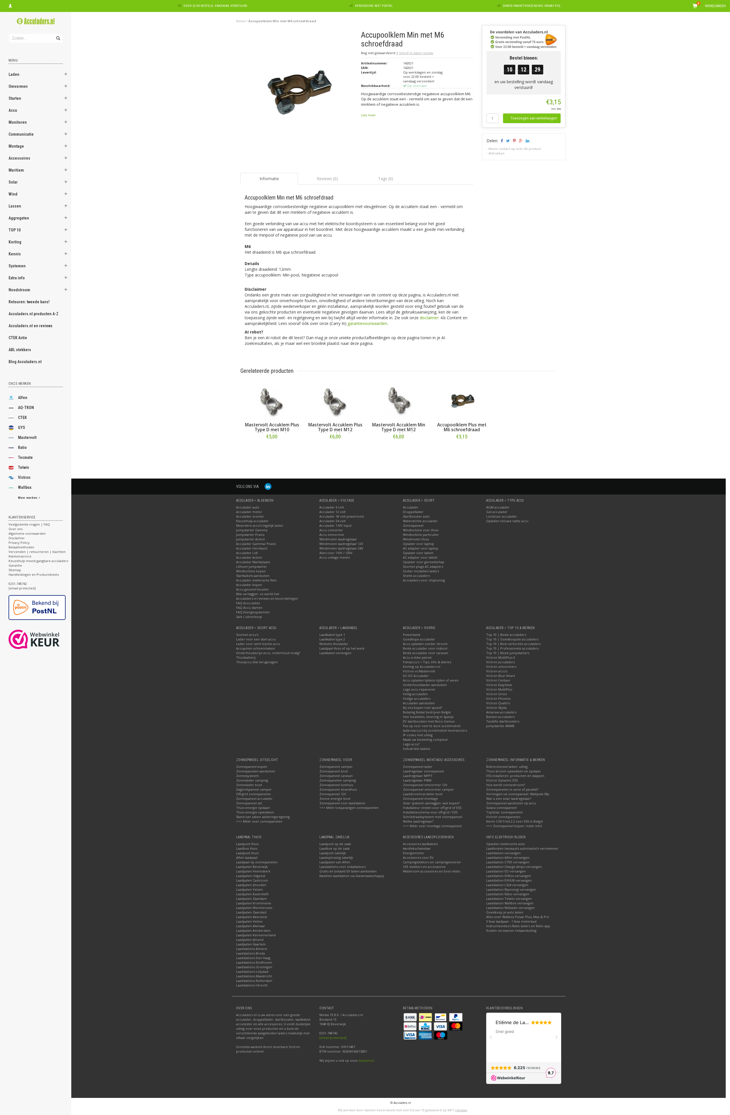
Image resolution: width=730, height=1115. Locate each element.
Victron (24, 477)
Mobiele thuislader (333, 644)
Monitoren (18, 122)
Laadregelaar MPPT (418, 776)
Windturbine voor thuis (420, 530)
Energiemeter (413, 853)
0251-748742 (18, 583)
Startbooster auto (416, 516)
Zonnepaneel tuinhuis (336, 785)
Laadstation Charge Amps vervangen (514, 866)
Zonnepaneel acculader (254, 798)
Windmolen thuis (416, 539)
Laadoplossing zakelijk (336, 857)
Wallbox (24, 487)
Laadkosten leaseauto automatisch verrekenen (522, 848)
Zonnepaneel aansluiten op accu (511, 803)
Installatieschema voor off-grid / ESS (430, 812)
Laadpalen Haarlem (251, 944)
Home (241, 21)
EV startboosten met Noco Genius (429, 721)
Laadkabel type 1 (332, 634)
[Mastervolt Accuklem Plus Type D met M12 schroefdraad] (335, 401)
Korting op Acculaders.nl (421, 666)
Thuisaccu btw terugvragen (257, 662)
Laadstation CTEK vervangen (507, 862)
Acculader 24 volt (332, 521)
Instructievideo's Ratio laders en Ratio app (518, 926)
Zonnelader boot (249, 785)
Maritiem (16, 170)
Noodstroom (19, 290)
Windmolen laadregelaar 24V (341, 548)
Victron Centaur (498, 680)
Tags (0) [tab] (385, 178)
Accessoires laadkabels (420, 844)
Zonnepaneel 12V (332, 794)
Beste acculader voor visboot (425, 648)
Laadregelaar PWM (417, 780)
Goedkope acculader (419, 639)
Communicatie (21, 134)
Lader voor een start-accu (256, 639)
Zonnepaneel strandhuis (338, 789)
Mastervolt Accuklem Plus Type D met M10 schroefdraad (272, 430)
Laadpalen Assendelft (252, 894)
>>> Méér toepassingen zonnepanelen (349, 807)
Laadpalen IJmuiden (251, 885)
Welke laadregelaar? (418, 821)
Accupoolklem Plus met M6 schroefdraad (461, 427)
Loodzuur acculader (501, 516)
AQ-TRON (26, 407)
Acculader (410, 507)
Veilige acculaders (417, 698)
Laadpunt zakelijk (332, 853)
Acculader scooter (250, 516)
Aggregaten (19, 218)
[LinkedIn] (268, 486)
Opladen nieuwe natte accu (507, 521)
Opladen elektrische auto (505, 844)
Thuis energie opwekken (255, 812)
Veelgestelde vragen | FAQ (29, 524)
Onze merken (20, 384)
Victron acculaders (500, 662)
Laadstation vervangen (503, 853)
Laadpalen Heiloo (249, 921)
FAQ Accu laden (248, 603)
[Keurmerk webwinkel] (44, 639)
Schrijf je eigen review (416, 53)
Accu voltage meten (334, 557)
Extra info (17, 278)
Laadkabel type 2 (332, 639)
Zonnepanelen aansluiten (255, 771)
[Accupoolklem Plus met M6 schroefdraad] (462, 401)
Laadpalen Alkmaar (250, 926)
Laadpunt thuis (247, 844)
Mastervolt (27, 437)
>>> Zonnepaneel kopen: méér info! (514, 826)
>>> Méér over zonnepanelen (259, 821)
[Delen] (501, 140)
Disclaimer (17, 538)
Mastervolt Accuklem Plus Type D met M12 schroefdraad (335, 430)
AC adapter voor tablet (420, 557)
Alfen (22, 397)
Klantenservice (20, 556)
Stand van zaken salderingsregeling (263, 817)
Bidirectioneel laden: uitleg (507, 766)
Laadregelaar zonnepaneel (423, 771)
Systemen (17, 266)
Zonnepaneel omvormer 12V (425, 785)
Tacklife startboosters (502, 721)
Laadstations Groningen (254, 967)
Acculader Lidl (247, 553)
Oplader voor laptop (418, 544)
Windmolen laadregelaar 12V (341, 544)
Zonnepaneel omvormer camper (428, 789)
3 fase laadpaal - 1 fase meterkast (511, 921)
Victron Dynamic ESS (502, 780)
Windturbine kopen (251, 571)
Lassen (15, 206)
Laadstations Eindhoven (254, 962)
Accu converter (331, 530)
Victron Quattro (498, 703)
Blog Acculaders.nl (25, 361)
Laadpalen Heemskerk (253, 871)
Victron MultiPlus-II (500, 657)
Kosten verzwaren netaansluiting (511, 930)
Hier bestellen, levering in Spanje (428, 717)
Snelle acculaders (416, 575)
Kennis (15, 254)
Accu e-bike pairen (417, 657)
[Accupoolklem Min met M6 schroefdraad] (298, 90)
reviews (461, 1110)
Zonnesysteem (247, 776)
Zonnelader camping (252, 780)
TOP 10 (15, 230)
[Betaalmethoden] (410, 1017)
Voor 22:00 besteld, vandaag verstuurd (215, 6)
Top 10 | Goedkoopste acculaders (512, 639)
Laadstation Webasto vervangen (510, 908)
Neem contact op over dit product (514, 149)
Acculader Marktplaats (253, 562)
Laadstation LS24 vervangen (507, 885)
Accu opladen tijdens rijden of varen (431, 680)
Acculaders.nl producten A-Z (33, 314)
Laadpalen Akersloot (251, 917)
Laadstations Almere (251, 949)
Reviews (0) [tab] (327, 178)
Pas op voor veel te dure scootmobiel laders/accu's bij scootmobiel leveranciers (435, 728)
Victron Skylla (496, 707)
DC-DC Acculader (416, 676)
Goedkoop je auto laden (504, 912)
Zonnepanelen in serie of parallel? (512, 789)
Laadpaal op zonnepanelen (256, 862)
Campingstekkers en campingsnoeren (432, 862)
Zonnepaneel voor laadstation (342, 803)
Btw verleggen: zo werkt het (257, 594)
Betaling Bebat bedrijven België (427, 712)
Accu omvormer (331, 534)
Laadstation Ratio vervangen (507, 894)
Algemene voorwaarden (27, 533)
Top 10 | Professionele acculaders (512, 648)
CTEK (22, 417)
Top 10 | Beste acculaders (506, 634)
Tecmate (25, 457)
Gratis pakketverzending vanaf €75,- (532, 6)
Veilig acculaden (415, 694)
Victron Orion (496, 694)
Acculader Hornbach (251, 548)
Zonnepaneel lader (417, 766)
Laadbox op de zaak (334, 848)
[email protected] (332, 1037)
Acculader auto (247, 507)
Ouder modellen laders (421, 571)
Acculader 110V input (335, 525)
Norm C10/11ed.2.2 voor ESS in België (514, 821)
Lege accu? (411, 744)
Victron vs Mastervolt (419, 671)
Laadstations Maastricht (254, 976)
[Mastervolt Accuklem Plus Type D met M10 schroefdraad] (272, 401)
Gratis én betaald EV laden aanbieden (348, 871)
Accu (13, 110)
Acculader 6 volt (331, 507)
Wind (13, 194)
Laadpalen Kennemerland (256, 935)
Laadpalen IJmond (249, 939)
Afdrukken (496, 153)
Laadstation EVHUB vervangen (509, 880)
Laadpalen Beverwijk (252, 866)
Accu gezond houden (252, 589)
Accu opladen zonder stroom (425, 644)
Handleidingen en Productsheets (34, 574)
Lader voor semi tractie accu (258, 644)
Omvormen (18, 86)
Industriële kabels (416, 748)
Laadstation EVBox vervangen (508, 876)
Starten (15, 98)
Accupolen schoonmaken (255, 648)
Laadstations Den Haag (253, 958)
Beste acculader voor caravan (425, 653)
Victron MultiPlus (499, 689)
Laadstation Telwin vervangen (509, 898)
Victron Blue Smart (500, 676)
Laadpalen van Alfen (334, 862)
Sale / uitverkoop (249, 617)
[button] (66, 75)
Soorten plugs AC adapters (423, 566)
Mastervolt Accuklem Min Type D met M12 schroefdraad (398, 430)
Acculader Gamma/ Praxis (256, 544)
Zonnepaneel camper (336, 766)
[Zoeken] (58, 35)
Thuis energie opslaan (253, 807)
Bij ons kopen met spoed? (422, 707)
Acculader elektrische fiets (256, 580)
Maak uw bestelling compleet (425, 739)
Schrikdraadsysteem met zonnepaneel (432, 817)
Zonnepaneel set (249, 803)
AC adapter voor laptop (420, 548)
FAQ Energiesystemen (253, 612)
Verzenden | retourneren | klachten (37, 552)
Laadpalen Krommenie (253, 903)
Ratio (22, 447)
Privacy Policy (19, 542)
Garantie (15, 565)
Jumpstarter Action (250, 539)
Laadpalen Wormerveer (254, 908)
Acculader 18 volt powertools (341, 516)
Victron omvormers (501, 666)
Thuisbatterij (246, 657)
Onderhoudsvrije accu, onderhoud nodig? (268, 653)
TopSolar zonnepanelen (504, 812)
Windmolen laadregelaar (338, 539)
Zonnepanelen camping (337, 780)
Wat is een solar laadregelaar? (508, 798)
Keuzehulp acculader (252, 521)
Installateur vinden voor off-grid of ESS (432, 807)
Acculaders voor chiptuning (424, 580)
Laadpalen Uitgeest (250, 876)
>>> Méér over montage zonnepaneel (432, 826)
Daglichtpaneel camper (254, 789)
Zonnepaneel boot (333, 771)
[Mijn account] (10, 5)
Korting (15, 242)
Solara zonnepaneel (501, 807)
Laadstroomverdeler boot (423, 794)
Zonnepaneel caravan (336, 776)
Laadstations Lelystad (252, 971)
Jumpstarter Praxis (250, 534)
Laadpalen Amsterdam (253, 930)
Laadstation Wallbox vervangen (510, 903)
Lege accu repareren (419, 689)
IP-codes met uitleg (418, 735)
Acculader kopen (249, 585)
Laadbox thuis (246, 848)
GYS (21, 427)
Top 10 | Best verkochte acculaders (513, 644)
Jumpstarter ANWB (500, 726)
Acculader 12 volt (332, 512)
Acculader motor (249, 512)
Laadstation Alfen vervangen (508, 857)
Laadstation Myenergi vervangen (511, 889)
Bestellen (272, 448)
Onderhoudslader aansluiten (425, 685)
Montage (16, 146)
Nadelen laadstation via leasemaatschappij (351, 876)
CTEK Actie (18, 337)
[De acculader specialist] (36, 21)
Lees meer (368, 115)
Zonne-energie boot (334, 798)
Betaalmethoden (21, 547)
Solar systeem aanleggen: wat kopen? (431, 803)
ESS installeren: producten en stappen (515, 776)
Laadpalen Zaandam (251, 898)
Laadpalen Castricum (252, 880)
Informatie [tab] (269, 178)
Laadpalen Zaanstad (251, 912)
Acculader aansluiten (419, 703)
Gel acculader (497, 512)
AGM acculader (498, 507)
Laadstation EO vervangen (506, 871)
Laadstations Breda (250, 953)
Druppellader (413, 512)
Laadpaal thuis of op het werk (341, 648)
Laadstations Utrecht (251, 985)
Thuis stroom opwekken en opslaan (513, 771)
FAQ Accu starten (249, 607)
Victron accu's (496, 671)
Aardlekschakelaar (417, 848)
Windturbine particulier (421, 534)
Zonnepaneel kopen (251, 766)
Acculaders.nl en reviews (30, 325)
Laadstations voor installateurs (342, 866)
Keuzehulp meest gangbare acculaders (38, 561)
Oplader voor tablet (418, 553)
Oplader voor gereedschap (423, 562)
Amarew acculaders (501, 712)
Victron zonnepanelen (503, 817)
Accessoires (19, 158)
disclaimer (429, 317)
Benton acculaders (500, 717)
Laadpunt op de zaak (335, 844)
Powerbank (411, 634)
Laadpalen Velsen (249, 889)
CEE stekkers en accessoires (424, 866)
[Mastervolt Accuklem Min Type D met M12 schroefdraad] (398, 401)
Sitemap (15, 570)
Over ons (16, 529)
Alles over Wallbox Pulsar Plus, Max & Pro (517, 917)
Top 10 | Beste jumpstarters (507, 653)
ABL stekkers (20, 349)
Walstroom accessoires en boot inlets (431, 871)
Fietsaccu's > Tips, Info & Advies (427, 662)
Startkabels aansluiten (252, 575)
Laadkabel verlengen (335, 653)
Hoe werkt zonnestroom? (505, 785)
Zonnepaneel (413, 525)
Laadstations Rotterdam (254, 980)
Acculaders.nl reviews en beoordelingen (267, 598)
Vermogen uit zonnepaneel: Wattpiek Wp (517, 794)
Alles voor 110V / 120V (335, 553)
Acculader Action (249, 557)
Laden (14, 74)
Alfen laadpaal (246, 857)
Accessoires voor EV (418, 857)
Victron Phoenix (498, 698)
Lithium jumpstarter (251, 566)
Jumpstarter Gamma (251, 530)
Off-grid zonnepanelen (253, 794)
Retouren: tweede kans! (29, 302)
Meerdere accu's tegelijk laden (259, 525)
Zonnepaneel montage (420, 798)
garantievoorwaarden (367, 323)
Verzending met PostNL (374, 6)
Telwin (23, 467)
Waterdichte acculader (420, 521)
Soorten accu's (247, 634)
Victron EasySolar (499, 685)
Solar (13, 182)
